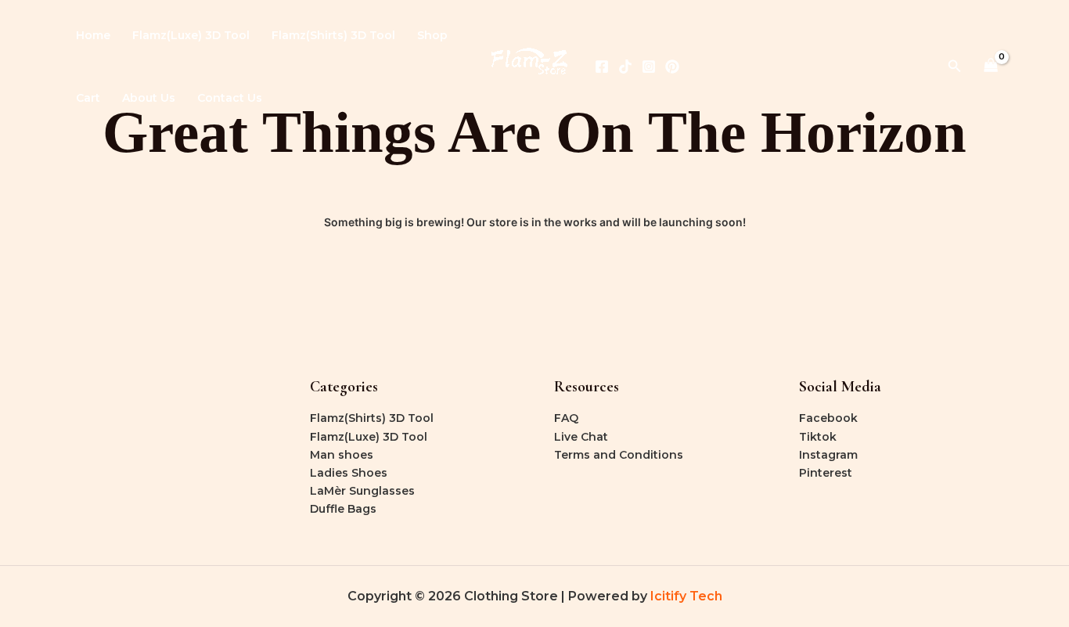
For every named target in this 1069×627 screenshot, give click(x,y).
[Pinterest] (672, 66)
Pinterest (825, 473)
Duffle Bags (343, 509)
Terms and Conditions (618, 455)
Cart (88, 98)
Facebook (828, 418)
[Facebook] (602, 66)
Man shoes (341, 455)
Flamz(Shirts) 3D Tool (333, 35)
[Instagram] (649, 66)
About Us (148, 98)
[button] (955, 66)
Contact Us (229, 98)
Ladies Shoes (348, 473)
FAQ (566, 418)
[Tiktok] (625, 66)
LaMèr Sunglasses (362, 491)
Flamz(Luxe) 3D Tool (191, 35)
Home (93, 35)
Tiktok (818, 437)
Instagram (828, 455)
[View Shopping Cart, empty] (991, 66)
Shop (432, 35)
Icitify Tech (686, 596)
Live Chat (581, 437)
